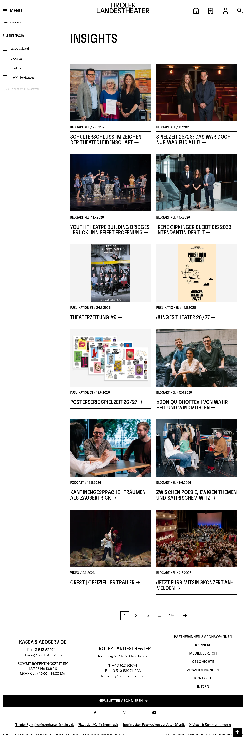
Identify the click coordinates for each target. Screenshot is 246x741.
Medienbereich (203, 653)
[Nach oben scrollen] (237, 732)
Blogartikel (20, 48)
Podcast (17, 58)
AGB (6, 734)
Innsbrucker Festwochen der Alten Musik (154, 725)
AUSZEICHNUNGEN (203, 670)
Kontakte (203, 678)
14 (171, 615)
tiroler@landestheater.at (124, 676)
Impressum (44, 734)
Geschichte (203, 662)
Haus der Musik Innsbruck (98, 725)
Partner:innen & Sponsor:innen (203, 637)
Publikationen (22, 78)
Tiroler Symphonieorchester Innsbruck (44, 725)
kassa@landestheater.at (44, 655)
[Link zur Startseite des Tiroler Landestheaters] (123, 9)
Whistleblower (67, 734)
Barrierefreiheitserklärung (103, 734)
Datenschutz (22, 734)
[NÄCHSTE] (183, 615)
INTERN (203, 686)
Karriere (203, 645)
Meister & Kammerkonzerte (210, 725)
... (159, 615)
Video (16, 68)
